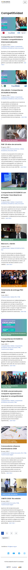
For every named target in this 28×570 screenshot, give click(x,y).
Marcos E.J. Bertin (8, 244)
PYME (18, 297)
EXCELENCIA (11, 48)
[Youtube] (14, 553)
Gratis (16, 48)
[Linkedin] (8, 553)
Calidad (12, 46)
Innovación (21, 48)
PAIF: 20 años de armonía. (11, 144)
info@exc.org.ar (12, 546)
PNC (2, 250)
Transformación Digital (7, 349)
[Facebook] (19, 553)
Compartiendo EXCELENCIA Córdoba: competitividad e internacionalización (12, 39)
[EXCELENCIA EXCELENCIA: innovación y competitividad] (5, 2)
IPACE (15, 150)
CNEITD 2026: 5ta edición (11, 498)
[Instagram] (24, 553)
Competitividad (5, 46)
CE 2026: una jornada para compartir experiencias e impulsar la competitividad (12, 393)
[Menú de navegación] (25, 2)
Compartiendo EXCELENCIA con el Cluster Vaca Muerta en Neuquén (13, 195)
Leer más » (24, 167)
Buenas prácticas (14, 149)
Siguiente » (5, 538)
